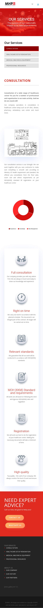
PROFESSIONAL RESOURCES (16, 66)
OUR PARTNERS (11, 578)
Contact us (14, 518)
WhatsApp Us (15, 525)
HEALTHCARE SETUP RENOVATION (18, 54)
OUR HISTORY (11, 574)
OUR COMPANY (11, 570)
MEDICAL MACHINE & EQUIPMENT (18, 60)
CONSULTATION (12, 48)
